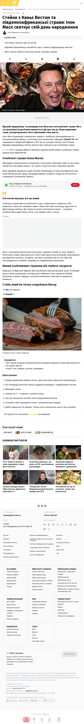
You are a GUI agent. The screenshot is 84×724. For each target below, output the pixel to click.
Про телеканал (8, 546)
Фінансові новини (13, 608)
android (12, 700)
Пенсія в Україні (12, 619)
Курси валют (11, 605)
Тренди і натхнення (14, 635)
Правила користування (11, 557)
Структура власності (63, 542)
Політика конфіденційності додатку (42, 544)
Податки (10, 616)
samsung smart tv (49, 700)
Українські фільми (38, 605)
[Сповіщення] (81, 3)
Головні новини (12, 572)
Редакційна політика (10, 542)
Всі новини (11, 569)
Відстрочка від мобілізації (67, 586)
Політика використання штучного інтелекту (41, 539)
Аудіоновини (11, 584)
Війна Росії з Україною (41, 569)
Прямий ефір (11, 578)
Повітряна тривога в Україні (42, 581)
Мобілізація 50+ (63, 577)
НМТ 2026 (61, 610)
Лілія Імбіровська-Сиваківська (19, 32)
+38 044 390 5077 (50, 515)
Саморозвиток (63, 613)
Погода (9, 586)
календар (33, 414)
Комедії (35, 611)
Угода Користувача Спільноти (40, 547)
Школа (60, 607)
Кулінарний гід (20, 9)
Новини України (12, 575)
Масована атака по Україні (42, 584)
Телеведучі (7, 550)
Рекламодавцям (8, 553)
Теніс (34, 635)
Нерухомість (12, 626)
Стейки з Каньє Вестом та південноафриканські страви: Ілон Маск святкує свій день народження (54, 9)
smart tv (36, 700)
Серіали (35, 613)
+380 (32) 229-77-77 (18, 688)
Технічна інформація (37, 555)
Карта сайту (60, 550)
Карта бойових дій (39, 575)
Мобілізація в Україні (67, 569)
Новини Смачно (8, 9)
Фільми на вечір (38, 608)
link (44, 524)
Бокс (34, 629)
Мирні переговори (39, 578)
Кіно (34, 599)
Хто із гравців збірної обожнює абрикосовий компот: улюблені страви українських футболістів (41, 151)
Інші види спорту (38, 641)
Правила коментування (38, 551)
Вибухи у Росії (37, 586)
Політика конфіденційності (39, 535)
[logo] (14, 3)
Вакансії (59, 539)
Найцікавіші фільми (39, 602)
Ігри (57, 553)
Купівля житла (12, 632)
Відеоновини (11, 581)
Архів (58, 546)
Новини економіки (15, 599)
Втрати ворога (37, 590)
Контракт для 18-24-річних (67, 583)
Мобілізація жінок (64, 580)
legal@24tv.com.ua (31, 691)
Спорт (34, 626)
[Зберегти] (74, 59)
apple (24, 700)
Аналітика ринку (13, 629)
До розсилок (70, 654)
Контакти (59, 535)
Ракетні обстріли (38, 572)
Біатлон (35, 638)
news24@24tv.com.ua (12, 515)
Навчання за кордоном (66, 616)
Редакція (6, 539)
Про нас (6, 535)
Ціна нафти (11, 602)
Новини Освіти (64, 599)
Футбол (35, 632)
